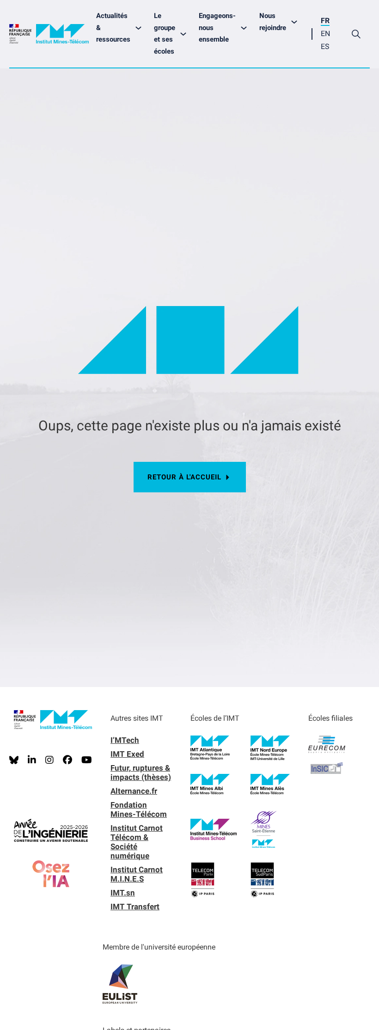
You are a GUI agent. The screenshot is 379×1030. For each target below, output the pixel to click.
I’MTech (124, 740)
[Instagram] (49, 760)
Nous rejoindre (272, 22)
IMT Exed (127, 754)
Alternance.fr (133, 791)
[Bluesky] (13, 760)
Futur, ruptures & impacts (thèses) (140, 772)
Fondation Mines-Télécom (138, 809)
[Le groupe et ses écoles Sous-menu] (185, 34)
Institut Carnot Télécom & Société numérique (136, 841)
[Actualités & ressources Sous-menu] (141, 28)
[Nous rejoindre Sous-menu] (296, 22)
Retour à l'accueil (184, 477)
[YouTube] (86, 760)
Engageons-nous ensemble (217, 27)
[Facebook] (67, 760)
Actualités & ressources (113, 27)
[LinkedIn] (32, 760)
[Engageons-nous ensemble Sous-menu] (246, 28)
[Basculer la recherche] (356, 34)
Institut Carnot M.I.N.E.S (136, 874)
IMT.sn (122, 892)
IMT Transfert (134, 906)
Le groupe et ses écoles (164, 33)
